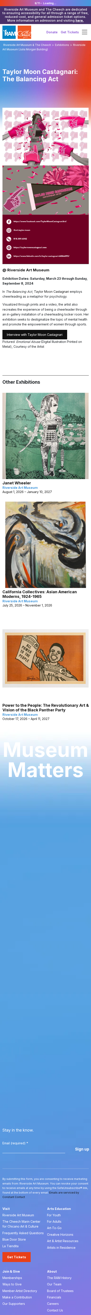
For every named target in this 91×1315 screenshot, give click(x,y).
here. (80, 20)
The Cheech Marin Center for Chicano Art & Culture (21, 1224)
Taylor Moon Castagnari (51, 291)
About (52, 1271)
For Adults (54, 1221)
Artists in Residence (61, 1247)
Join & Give (11, 1271)
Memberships (12, 1278)
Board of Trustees (60, 1291)
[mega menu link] (84, 32)
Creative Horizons (60, 1234)
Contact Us (55, 1310)
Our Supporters (13, 1304)
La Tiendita (10, 1246)
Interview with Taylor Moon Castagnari (35, 334)
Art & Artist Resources (62, 1241)
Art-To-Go (54, 1228)
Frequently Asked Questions (23, 1233)
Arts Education (59, 1209)
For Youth (54, 1215)
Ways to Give (12, 1284)
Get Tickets (70, 32)
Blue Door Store (14, 1239)
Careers (53, 1304)
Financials (54, 1297)
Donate (52, 32)
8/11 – (45, 3)
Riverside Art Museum (18, 1215)
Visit (6, 1209)
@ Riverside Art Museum (25, 270)
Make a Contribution (17, 1297)
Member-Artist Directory (19, 1291)
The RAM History (59, 1278)
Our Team (54, 1284)
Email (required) (15, 1143)
